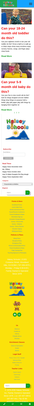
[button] (30, 3)
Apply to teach (17, 379)
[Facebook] (15, 315)
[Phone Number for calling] (4, 404)
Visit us (17, 333)
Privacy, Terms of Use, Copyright (17, 357)
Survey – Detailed (17, 224)
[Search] (27, 192)
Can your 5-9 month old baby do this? (15, 86)
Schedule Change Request (17, 219)
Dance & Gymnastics (17, 345)
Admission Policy (17, 360)
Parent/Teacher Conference (17, 212)
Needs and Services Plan (17, 209)
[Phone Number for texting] (13, 404)
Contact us (17, 331)
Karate (17, 348)
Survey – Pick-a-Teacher (17, 226)
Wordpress (17, 377)
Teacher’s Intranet (17, 372)
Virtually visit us (17, 336)
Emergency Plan (17, 243)
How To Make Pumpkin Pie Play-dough (15, 174)
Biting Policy (17, 238)
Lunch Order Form (17, 207)
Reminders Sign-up (17, 217)
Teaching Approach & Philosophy (17, 253)
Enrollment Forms (17, 205)
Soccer (17, 350)
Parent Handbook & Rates (17, 214)
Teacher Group (17, 374)
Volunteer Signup (17, 229)
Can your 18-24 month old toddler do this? (15, 33)
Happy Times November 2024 (12, 167)
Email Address (6, 152)
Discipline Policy (17, 241)
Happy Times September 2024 (12, 177)
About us (17, 329)
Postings (17, 365)
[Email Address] (21, 404)
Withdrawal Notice (17, 231)
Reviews (17, 338)
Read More (6, 56)
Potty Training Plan (17, 250)
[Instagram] (19, 315)
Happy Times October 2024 (11, 172)
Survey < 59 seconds (17, 221)
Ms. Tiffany (6, 169)
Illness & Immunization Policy (17, 245)
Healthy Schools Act (17, 362)
